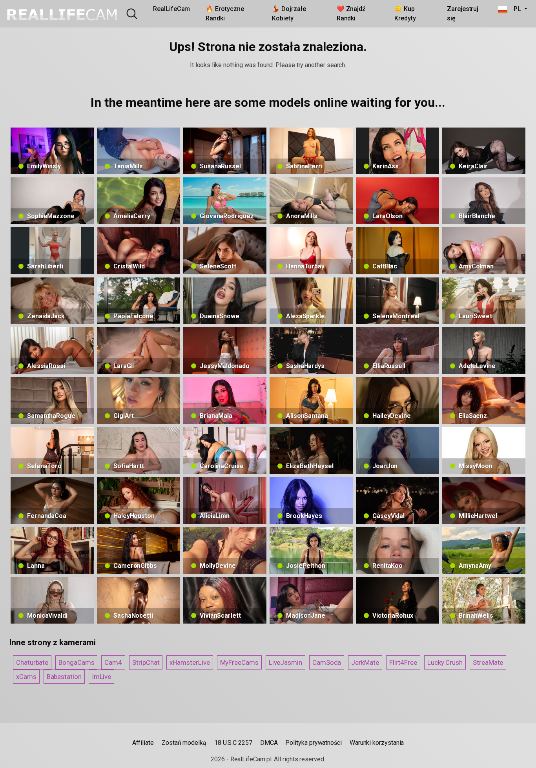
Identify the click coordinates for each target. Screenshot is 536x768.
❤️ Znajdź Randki (351, 13)
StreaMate (488, 662)
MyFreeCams (239, 662)
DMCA (269, 742)
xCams (26, 676)
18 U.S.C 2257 (233, 742)
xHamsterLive (190, 662)
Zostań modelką (184, 742)
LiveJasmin (285, 662)
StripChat (145, 662)
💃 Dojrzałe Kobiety (289, 13)
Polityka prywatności (313, 742)
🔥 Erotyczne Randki (225, 13)
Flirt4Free (403, 662)
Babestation (64, 676)
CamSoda (326, 662)
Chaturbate (32, 662)
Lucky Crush (445, 662)
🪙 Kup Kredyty (405, 13)
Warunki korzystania (377, 742)
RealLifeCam (171, 9)
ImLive (101, 676)
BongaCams (76, 662)
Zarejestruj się (462, 13)
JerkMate (365, 662)
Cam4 (113, 662)
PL (514, 9)
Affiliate (143, 742)
